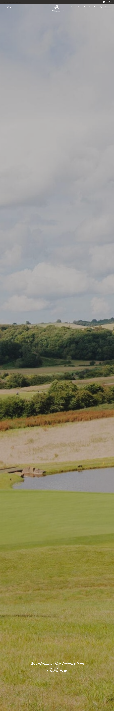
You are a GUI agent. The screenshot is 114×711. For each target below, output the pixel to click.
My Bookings (96, 7)
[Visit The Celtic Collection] (107, 2)
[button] (101, 7)
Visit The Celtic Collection (11, 2)
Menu (9, 7)
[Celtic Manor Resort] (57, 9)
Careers (73, 7)
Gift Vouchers (79, 7)
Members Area (88, 7)
